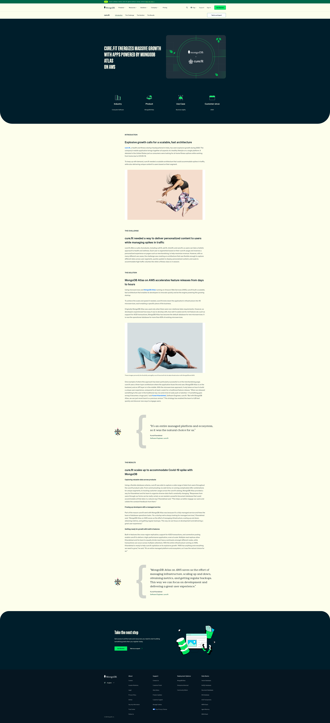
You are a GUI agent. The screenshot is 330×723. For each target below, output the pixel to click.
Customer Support (158, 700)
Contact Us (156, 680)
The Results (150, 15)
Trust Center (131, 709)
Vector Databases (206, 680)
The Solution (140, 15)
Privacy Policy (132, 695)
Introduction (118, 15)
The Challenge (129, 15)
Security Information (134, 704)
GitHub (130, 700)
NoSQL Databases (206, 685)
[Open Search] (187, 7)
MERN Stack (205, 704)
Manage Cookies (157, 704)
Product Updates (157, 695)
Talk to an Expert (216, 15)
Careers (130, 680)
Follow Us (131, 714)
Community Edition (182, 690)
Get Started (220, 7)
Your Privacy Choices (161, 709)
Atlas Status (156, 690)
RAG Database (205, 695)
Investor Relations (133, 685)
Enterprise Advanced (182, 685)
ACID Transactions (206, 700)
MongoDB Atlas (181, 680)
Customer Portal (157, 685)
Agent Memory (206, 709)
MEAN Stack (205, 714)
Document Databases (207, 690)
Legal (129, 690)
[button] (193, 7)
